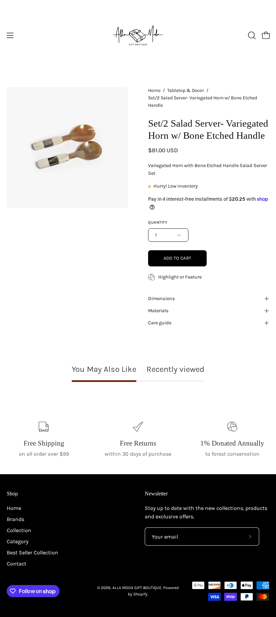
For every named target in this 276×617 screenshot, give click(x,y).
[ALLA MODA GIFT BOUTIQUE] (138, 35)
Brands (15, 519)
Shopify (140, 594)
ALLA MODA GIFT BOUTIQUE (137, 587)
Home (154, 90)
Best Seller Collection (32, 552)
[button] (251, 35)
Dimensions (161, 298)
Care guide (159, 323)
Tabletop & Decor (185, 90)
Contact (16, 563)
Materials (158, 311)
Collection (19, 530)
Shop (12, 493)
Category (17, 541)
